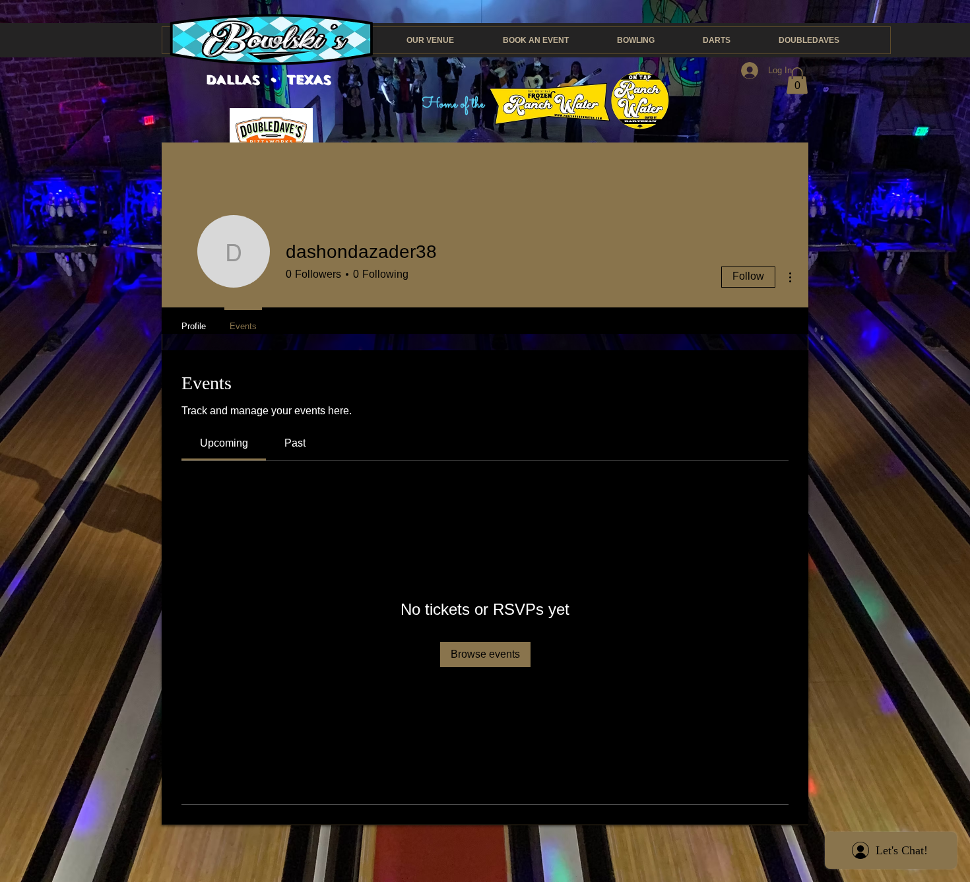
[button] (797, 80)
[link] (224, 443)
